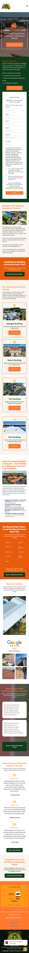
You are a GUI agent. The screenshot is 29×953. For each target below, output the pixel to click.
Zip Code (8, 141)
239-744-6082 (16, 914)
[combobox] (14, 110)
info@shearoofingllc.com (12, 570)
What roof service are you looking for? (14, 106)
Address (8, 134)
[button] (27, 6)
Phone (7, 121)
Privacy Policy (9, 188)
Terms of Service (18, 188)
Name (7, 114)
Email (7, 128)
